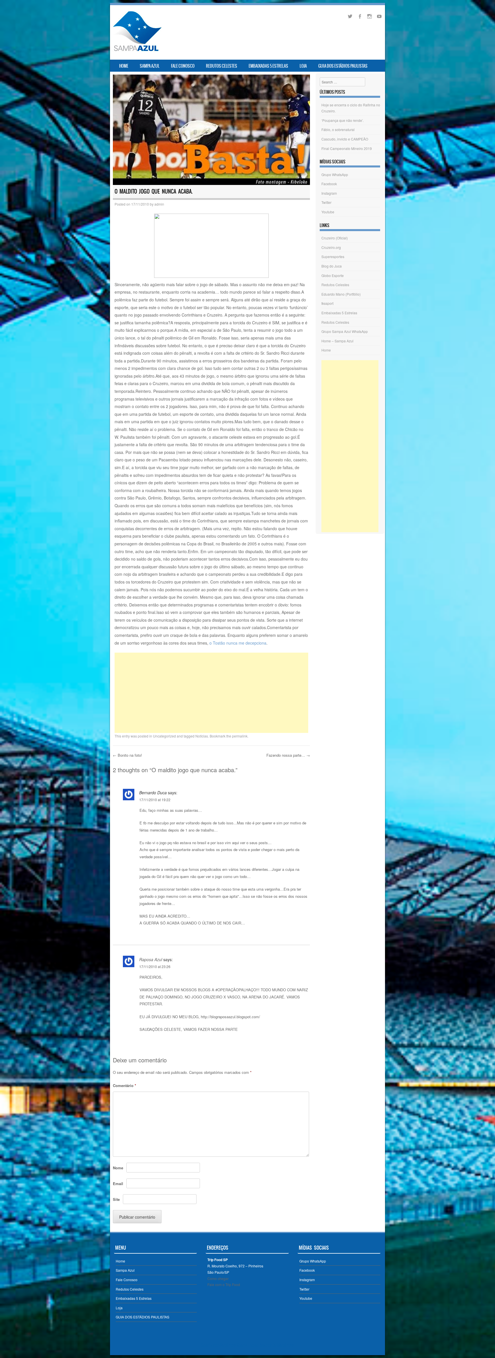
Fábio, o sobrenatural (338, 129)
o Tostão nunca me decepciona (237, 643)
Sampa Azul (150, 66)
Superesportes (332, 256)
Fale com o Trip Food (223, 1284)
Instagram (329, 193)
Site (116, 1199)
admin (159, 204)
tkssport (327, 303)
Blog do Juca (331, 266)
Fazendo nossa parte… (288, 755)
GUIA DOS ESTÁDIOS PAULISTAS (343, 66)
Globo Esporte (332, 275)
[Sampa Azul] (137, 51)
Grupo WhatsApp (334, 174)
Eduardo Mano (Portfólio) (341, 294)
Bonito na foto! (127, 755)
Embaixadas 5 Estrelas (268, 66)
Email (118, 1183)
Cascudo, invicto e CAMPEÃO (344, 138)
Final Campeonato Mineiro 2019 (346, 148)
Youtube (327, 211)
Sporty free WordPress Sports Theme (229, 1345)
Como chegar (218, 1278)
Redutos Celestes (221, 66)
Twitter (326, 202)
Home (123, 66)
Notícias (201, 735)
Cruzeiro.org (331, 247)
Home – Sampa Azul (337, 340)
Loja (303, 66)
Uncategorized (164, 735)
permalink (239, 735)
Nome (118, 1167)
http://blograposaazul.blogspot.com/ (230, 1016)
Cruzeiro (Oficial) (334, 237)
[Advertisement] (211, 693)
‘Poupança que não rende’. (342, 120)
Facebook (329, 183)
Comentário (124, 1085)
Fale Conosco (183, 66)
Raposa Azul (150, 959)
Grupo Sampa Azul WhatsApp (344, 331)
